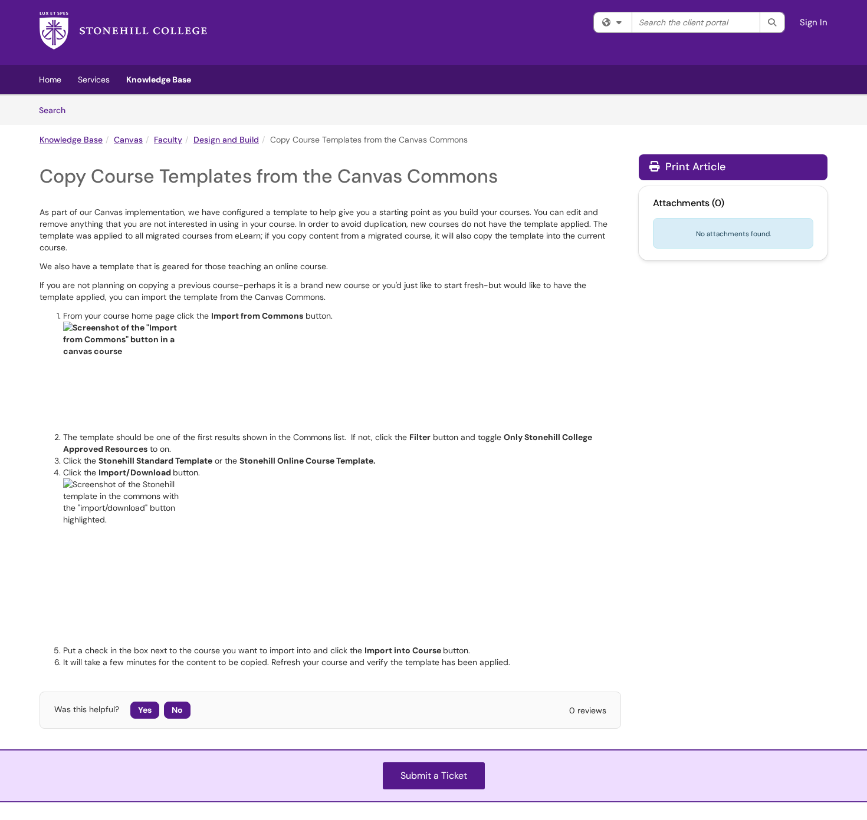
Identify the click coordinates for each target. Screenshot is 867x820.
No (177, 710)
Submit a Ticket (433, 775)
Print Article (693, 167)
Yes (145, 710)
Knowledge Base (158, 79)
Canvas (128, 139)
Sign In (813, 22)
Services (94, 79)
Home (50, 79)
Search (56, 109)
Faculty (168, 139)
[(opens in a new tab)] (124, 35)
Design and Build (226, 139)
